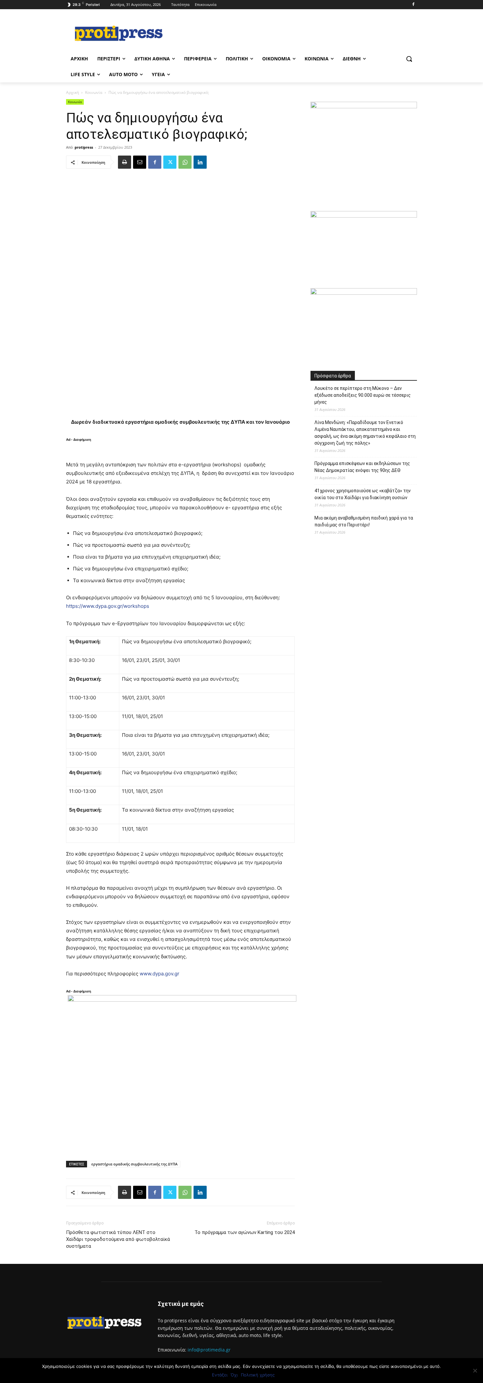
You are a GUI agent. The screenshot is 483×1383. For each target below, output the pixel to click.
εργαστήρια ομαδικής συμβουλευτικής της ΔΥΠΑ (134, 1163)
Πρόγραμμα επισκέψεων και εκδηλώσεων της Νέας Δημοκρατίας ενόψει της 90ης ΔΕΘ (362, 467)
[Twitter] (169, 162)
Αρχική (72, 92)
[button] (409, 59)
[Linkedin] (200, 162)
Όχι (234, 1374)
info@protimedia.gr (209, 1350)
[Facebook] (413, 5)
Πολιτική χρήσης (258, 1374)
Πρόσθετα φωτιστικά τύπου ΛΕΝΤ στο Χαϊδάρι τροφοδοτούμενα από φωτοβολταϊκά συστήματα (118, 1239)
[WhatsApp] (185, 162)
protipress (84, 147)
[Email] (139, 162)
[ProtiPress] (118, 33)
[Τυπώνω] (124, 162)
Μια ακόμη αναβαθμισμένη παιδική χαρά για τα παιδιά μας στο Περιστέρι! (363, 521)
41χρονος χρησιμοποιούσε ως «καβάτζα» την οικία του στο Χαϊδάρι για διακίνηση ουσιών (362, 494)
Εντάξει (219, 1374)
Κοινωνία (93, 92)
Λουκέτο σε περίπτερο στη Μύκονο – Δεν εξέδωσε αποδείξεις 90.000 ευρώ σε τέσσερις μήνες (362, 395)
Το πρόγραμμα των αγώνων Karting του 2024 (245, 1232)
